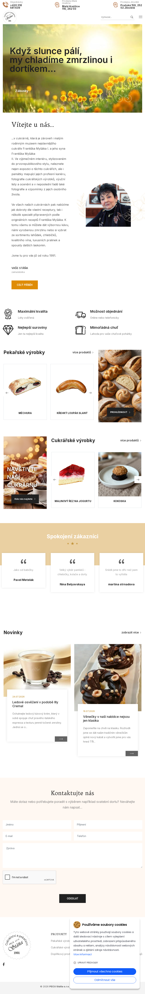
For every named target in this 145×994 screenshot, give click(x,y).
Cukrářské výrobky (62, 947)
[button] (119, 98)
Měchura (25, 413)
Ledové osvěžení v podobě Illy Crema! (35, 704)
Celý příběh (25, 284)
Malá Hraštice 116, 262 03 (71, 7)
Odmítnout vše (104, 980)
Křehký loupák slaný (72, 413)
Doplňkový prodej (61, 953)
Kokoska (120, 501)
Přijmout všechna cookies (104, 971)
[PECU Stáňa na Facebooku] (4, 964)
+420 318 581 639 (16, 6)
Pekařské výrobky (61, 940)
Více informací (82, 954)
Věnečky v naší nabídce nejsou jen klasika (106, 718)
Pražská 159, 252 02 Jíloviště (131, 6)
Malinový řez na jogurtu (73, 501)
